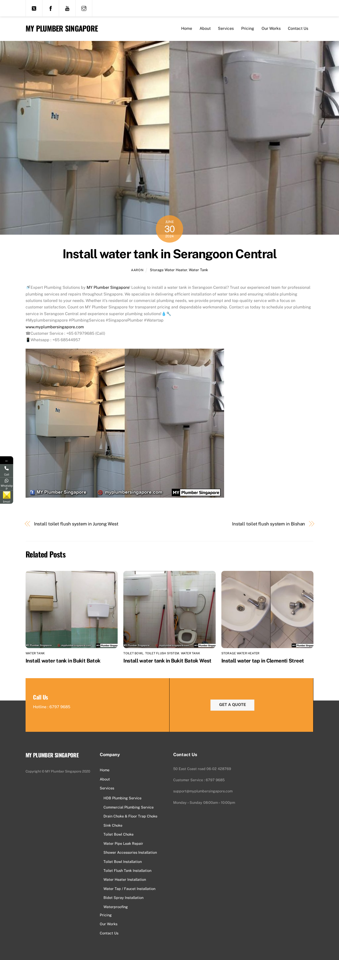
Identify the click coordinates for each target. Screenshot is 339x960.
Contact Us (298, 28)
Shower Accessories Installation (130, 852)
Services (226, 28)
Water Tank (198, 270)
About (205, 28)
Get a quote (232, 704)
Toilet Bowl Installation (122, 861)
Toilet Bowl (133, 653)
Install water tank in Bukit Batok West (167, 661)
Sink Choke (112, 825)
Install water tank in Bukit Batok (63, 661)
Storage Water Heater (168, 270)
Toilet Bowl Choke (118, 834)
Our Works (271, 28)
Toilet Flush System (162, 653)
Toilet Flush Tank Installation (127, 870)
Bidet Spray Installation (123, 897)
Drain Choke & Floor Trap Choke (130, 816)
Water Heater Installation (124, 879)
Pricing (247, 28)
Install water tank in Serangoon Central (170, 254)
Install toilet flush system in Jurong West (76, 523)
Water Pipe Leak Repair (123, 843)
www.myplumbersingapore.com (55, 327)
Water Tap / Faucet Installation (129, 888)
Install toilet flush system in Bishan (268, 523)
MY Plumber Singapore (108, 287)
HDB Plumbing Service (122, 798)
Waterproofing (115, 907)
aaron (137, 270)
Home (186, 28)
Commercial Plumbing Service (128, 807)
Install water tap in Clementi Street (262, 661)
